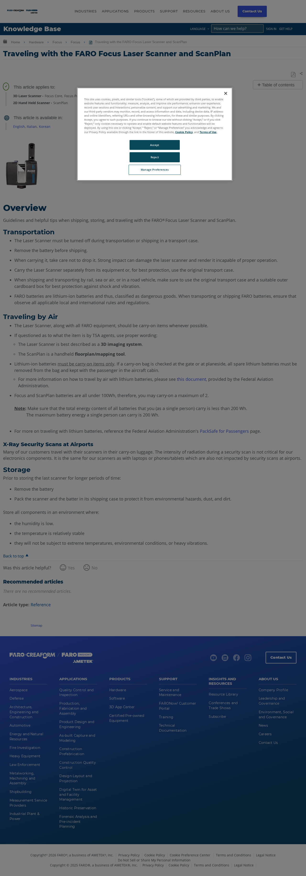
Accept (154, 145)
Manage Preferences (155, 169)
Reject (155, 157)
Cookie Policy (184, 132)
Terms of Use (208, 132)
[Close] (225, 93)
